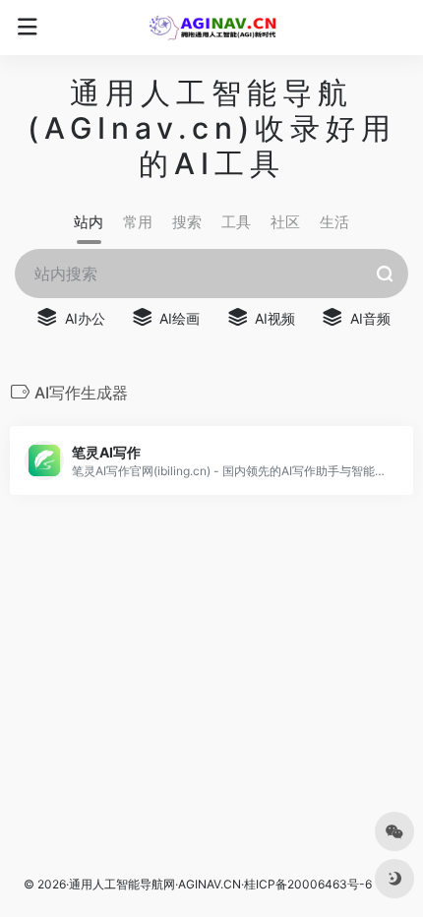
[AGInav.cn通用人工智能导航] (212, 27)
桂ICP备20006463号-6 (308, 884)
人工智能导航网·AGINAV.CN (166, 884)
